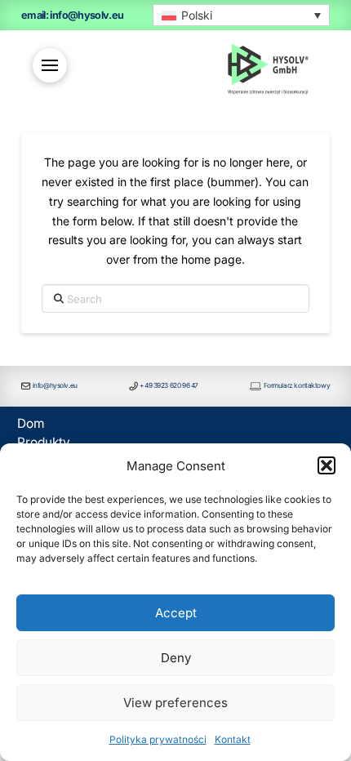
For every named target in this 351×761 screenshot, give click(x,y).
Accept (176, 613)
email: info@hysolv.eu (72, 15)
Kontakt (233, 739)
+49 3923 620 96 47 (169, 385)
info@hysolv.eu (55, 385)
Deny (176, 657)
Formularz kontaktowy (297, 385)
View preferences (175, 702)
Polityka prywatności (158, 739)
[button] (326, 465)
